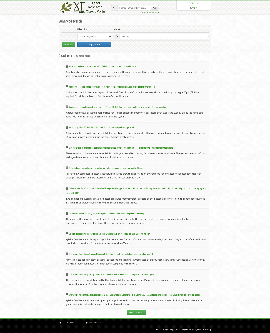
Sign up (194, 3)
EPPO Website (95, 322)
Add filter (68, 44)
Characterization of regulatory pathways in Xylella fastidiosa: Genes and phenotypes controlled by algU (111, 254)
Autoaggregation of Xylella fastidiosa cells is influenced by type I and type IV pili (101, 127)
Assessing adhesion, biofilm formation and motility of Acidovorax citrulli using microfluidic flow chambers (112, 86)
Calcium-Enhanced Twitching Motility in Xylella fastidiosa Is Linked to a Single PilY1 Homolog (106, 213)
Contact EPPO (68, 322)
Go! (155, 7)
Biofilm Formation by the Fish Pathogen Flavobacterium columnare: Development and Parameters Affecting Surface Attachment (121, 147)
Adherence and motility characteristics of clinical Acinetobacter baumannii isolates (103, 66)
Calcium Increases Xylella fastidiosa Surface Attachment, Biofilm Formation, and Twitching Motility (109, 233)
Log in (194, 7)
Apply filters (94, 44)
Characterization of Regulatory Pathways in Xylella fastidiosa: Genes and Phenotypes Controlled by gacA (111, 274)
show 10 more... (136, 312)
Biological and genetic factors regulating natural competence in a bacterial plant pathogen (106, 168)
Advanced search (150, 12)
